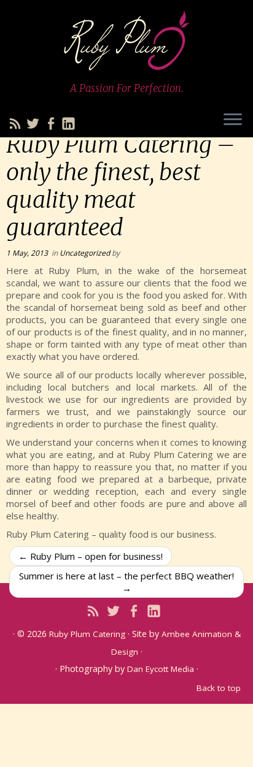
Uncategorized (86, 253)
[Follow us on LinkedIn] (70, 125)
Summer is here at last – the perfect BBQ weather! (126, 582)
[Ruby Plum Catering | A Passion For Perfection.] (126, 40)
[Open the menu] (233, 120)
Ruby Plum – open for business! (90, 556)
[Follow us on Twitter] (35, 125)
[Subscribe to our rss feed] (17, 125)
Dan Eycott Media (160, 668)
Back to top (219, 687)
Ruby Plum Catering (87, 633)
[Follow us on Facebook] (52, 125)
